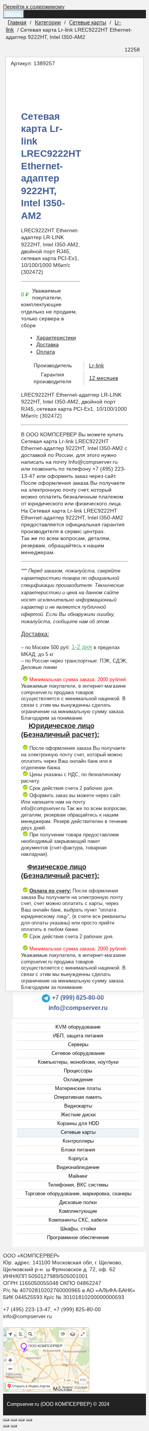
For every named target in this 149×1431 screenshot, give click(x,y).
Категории (48, 23)
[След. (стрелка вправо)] (14, 1426)
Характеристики (56, 337)
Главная (17, 23)
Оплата (45, 352)
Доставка (47, 344)
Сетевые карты (87, 23)
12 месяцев (103, 378)
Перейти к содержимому (34, 6)
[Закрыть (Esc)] (6, 1420)
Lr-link (96, 365)
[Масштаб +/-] (29, 1420)
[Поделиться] (14, 1420)
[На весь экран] (21, 1420)
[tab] (82, 337)
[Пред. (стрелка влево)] (6, 1426)
